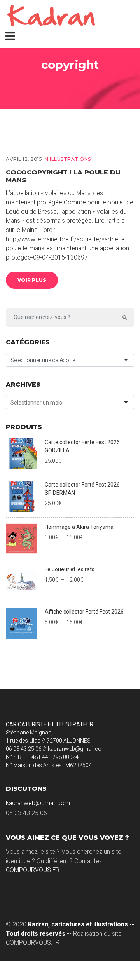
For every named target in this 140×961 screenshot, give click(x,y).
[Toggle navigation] (11, 36)
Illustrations (70, 159)
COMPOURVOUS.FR (33, 870)
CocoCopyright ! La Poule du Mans (63, 175)
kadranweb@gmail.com (38, 803)
